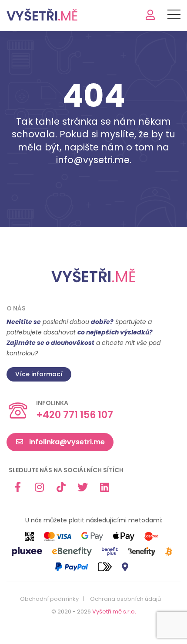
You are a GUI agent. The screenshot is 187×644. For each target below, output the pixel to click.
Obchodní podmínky (49, 599)
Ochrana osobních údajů (125, 599)
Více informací (39, 374)
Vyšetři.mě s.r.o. (114, 611)
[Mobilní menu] (173, 16)
